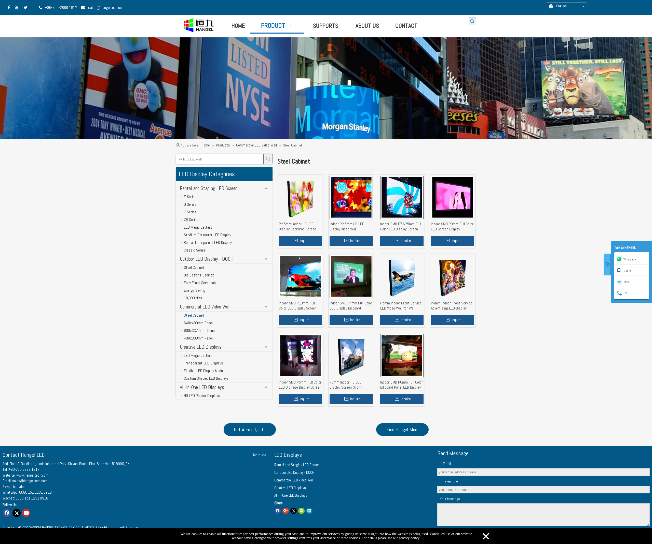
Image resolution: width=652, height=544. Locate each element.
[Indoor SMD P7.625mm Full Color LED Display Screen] (402, 197)
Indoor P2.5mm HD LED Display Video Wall (347, 227)
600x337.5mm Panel (199, 330)
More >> (260, 455)
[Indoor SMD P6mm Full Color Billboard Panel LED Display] (402, 355)
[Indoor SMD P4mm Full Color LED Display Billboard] (351, 276)
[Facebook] (7, 513)
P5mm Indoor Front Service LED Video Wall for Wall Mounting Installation (401, 306)
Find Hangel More (402, 429)
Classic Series (195, 250)
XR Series (191, 219)
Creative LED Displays (201, 347)
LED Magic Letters (198, 227)
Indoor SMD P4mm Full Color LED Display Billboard (351, 306)
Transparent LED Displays (203, 363)
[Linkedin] (309, 510)
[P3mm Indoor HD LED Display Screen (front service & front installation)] (351, 355)
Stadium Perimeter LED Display (207, 235)
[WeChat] (301, 510)
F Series (190, 196)
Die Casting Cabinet (199, 275)
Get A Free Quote (250, 429)
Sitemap (132, 527)
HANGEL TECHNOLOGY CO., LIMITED (68, 527)
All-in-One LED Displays (202, 387)
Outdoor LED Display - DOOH (207, 259)
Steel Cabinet (194, 267)
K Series (190, 212)
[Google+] (285, 510)
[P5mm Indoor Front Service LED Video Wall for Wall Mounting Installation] (402, 276)
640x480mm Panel (198, 323)
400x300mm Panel (198, 338)
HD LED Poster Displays (202, 395)
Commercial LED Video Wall (205, 306)
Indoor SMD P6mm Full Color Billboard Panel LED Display (401, 385)
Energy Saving (194, 290)
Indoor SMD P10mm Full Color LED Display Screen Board (298, 306)
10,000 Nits (193, 298)
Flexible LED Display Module (204, 370)
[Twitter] (16, 513)
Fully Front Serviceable (201, 282)
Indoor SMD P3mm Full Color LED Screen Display (452, 227)
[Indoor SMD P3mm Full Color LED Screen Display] (452, 197)
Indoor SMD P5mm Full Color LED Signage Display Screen (300, 385)
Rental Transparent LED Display (208, 242)
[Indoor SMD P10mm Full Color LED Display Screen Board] (300, 276)
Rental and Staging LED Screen (208, 188)
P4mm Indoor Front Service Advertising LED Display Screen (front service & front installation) (451, 306)
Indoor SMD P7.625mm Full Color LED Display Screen (400, 227)
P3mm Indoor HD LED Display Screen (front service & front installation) (351, 385)
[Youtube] (26, 513)
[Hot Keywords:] (472, 21)
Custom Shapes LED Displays (206, 378)
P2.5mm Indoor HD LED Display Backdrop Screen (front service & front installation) (297, 227)
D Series (190, 204)
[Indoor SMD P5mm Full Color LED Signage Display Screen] (300, 355)
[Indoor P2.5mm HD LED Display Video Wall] (351, 197)
